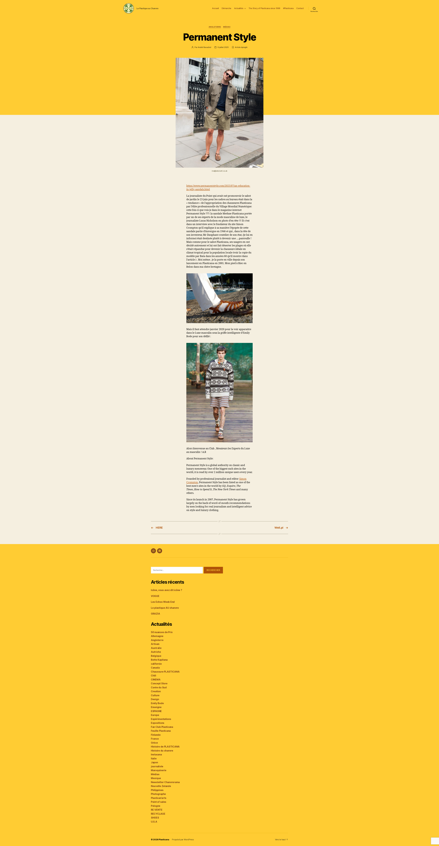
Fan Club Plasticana (162, 727)
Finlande (156, 734)
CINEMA (155, 679)
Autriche (156, 651)
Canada (155, 667)
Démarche (226, 8)
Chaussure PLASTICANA (165, 671)
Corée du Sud (159, 687)
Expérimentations (161, 719)
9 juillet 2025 (223, 47)
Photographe (158, 794)
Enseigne (156, 707)
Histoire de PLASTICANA (165, 746)
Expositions (157, 723)
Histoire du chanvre (162, 750)
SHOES (155, 817)
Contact (300, 8)
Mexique (156, 778)
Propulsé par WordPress (183, 839)
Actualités (238, 8)
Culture (155, 695)
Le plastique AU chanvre (165, 607)
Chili (153, 675)
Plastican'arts (158, 798)
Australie (156, 648)
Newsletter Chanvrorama (165, 782)
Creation (156, 691)
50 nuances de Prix (162, 632)
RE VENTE (156, 809)
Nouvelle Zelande (161, 786)
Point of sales (158, 801)
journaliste (157, 766)
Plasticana (164, 839)
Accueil (215, 8)
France (155, 738)
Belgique (156, 655)
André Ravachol (204, 47)
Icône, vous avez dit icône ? (166, 590)
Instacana (156, 754)
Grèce (154, 742)
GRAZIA (155, 613)
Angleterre (215, 27)
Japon (154, 762)
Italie (154, 758)
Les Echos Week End (163, 601)
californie (156, 663)
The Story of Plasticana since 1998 (264, 8)
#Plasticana (288, 8)
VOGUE (155, 596)
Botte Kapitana (159, 659)
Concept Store (159, 683)
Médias (226, 27)
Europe (155, 715)
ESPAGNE (156, 711)
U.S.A (154, 821)
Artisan (155, 644)
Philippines (157, 790)
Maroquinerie (158, 770)
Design (155, 699)
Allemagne (157, 636)
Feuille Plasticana (161, 730)
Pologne (155, 805)
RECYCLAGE (158, 813)
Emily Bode (157, 703)
